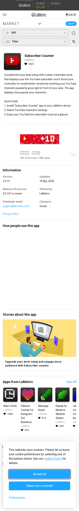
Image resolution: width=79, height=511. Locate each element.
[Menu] (4, 15)
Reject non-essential (39, 486)
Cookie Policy (53, 458)
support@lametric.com (16, 206)
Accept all (39, 474)
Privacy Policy (11, 213)
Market (11, 23)
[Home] (39, 15)
